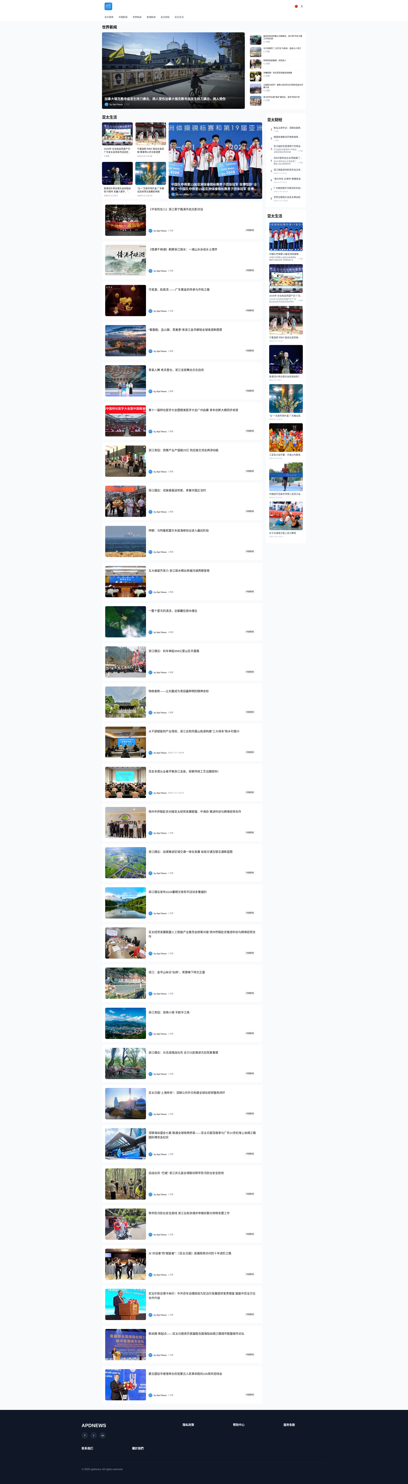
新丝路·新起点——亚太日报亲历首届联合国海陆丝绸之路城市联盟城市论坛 (196, 1333)
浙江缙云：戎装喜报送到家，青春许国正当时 (177, 490)
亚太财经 (165, 17)
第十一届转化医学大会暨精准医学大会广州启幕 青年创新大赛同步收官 (193, 410)
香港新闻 (151, 17)
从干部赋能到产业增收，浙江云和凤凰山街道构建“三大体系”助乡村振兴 (194, 731)
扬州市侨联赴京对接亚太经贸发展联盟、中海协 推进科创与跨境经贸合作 (195, 811)
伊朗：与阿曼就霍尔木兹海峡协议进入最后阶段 (179, 530)
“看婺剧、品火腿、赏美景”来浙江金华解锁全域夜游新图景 (185, 329)
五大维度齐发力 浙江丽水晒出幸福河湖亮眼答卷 (179, 570)
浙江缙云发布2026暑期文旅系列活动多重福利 (178, 892)
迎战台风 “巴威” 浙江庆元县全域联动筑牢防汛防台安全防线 (186, 1173)
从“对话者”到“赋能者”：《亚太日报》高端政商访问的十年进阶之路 (190, 1253)
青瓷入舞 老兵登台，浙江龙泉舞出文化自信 (176, 370)
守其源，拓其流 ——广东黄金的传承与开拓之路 (179, 289)
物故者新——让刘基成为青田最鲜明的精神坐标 (179, 691)
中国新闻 (123, 17)
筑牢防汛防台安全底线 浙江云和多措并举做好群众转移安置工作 (189, 1213)
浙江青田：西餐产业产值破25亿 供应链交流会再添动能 (184, 450)
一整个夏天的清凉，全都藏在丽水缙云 (173, 611)
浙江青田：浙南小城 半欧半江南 (169, 1012)
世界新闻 (137, 17)
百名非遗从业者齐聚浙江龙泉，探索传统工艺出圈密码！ (184, 771)
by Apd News (116, 104)
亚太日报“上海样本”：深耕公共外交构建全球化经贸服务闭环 (187, 1092)
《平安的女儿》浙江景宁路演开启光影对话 (176, 209)
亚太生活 (179, 17)
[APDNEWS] (108, 6)
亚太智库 (109, 17)
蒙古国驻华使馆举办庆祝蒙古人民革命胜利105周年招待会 (185, 1373)
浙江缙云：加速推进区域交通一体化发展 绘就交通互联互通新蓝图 (191, 851)
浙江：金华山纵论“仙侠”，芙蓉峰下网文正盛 (177, 972)
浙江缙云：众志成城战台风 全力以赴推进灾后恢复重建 (183, 1052)
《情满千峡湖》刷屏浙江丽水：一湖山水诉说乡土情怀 (183, 249)
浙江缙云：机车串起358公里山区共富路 (174, 651)
